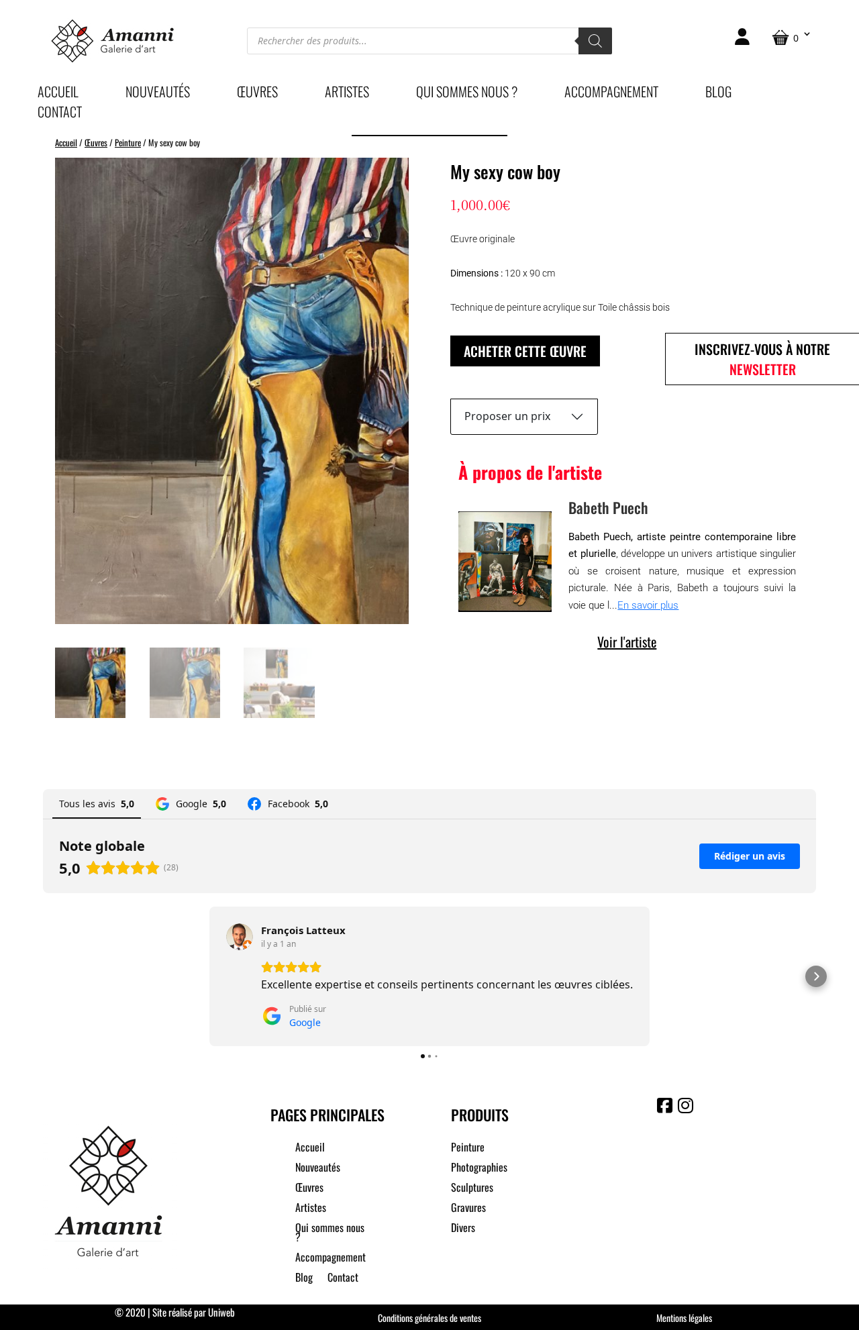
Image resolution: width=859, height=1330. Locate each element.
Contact (60, 114)
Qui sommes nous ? (466, 94)
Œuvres (257, 94)
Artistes (347, 94)
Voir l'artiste (626, 641)
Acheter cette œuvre (525, 351)
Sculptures (472, 1188)
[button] (43, 976)
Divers (463, 1229)
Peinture (128, 142)
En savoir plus (647, 605)
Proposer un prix (507, 416)
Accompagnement (611, 94)
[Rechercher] (595, 41)
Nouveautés (157, 94)
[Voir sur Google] (239, 936)
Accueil (58, 94)
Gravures (468, 1209)
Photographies (479, 1168)
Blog (718, 94)
